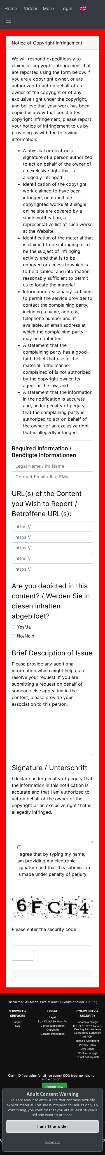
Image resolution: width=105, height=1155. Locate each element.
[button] (83, 8)
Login (66, 8)
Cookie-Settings (87, 1053)
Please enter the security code (44, 929)
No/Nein (25, 636)
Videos (31, 8)
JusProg (91, 1002)
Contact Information (52, 1033)
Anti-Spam (87, 1048)
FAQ (17, 1026)
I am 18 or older (52, 1126)
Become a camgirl (87, 1022)
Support (17, 1022)
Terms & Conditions (87, 1040)
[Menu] (8, 21)
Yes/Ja (24, 627)
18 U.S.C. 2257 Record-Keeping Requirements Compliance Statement (87, 1029)
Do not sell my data (87, 1056)
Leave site (52, 1142)
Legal (52, 1017)
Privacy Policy (87, 1044)
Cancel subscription (52, 1025)
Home (10, 8)
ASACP (87, 1036)
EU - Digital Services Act (52, 1021)
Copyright (52, 1029)
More (48, 8)
